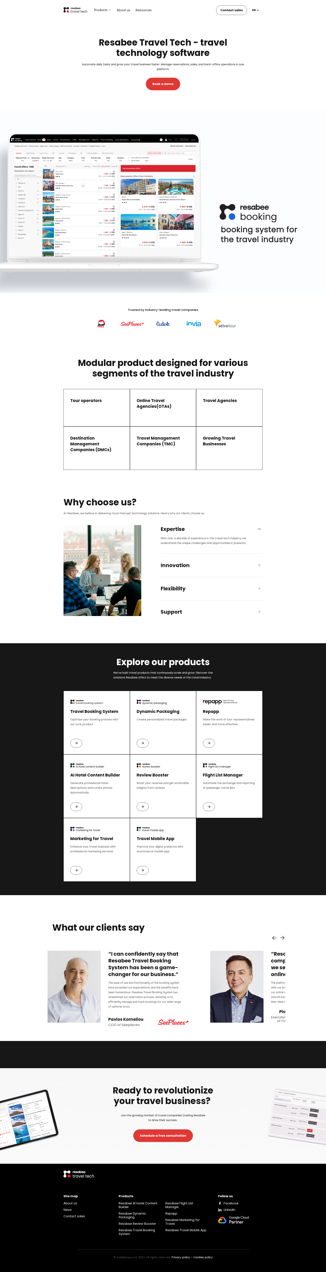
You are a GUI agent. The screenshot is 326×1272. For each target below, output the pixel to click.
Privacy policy (180, 1257)
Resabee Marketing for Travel (182, 1222)
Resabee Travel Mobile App (185, 1230)
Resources (144, 10)
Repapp (171, 1213)
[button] (102, 10)
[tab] (211, 540)
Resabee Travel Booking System (137, 1232)
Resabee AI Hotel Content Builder (138, 1205)
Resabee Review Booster (137, 1224)
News (68, 1210)
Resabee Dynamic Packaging (132, 1215)
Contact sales (231, 10)
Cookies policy (203, 1257)
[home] (75, 10)
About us (123, 10)
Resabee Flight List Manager (179, 1205)
